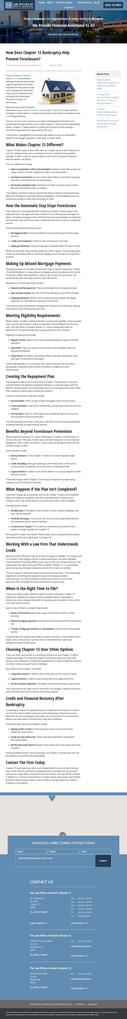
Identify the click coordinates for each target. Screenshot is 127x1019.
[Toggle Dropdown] (74, 2)
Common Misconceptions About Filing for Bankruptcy (107, 112)
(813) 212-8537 (40, 912)
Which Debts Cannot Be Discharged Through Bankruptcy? (108, 123)
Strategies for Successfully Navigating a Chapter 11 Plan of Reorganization (108, 99)
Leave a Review (37, 923)
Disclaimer (92, 1004)
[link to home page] (19, 5)
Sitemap (80, 1004)
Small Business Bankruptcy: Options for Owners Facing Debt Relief (108, 84)
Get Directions (77, 923)
